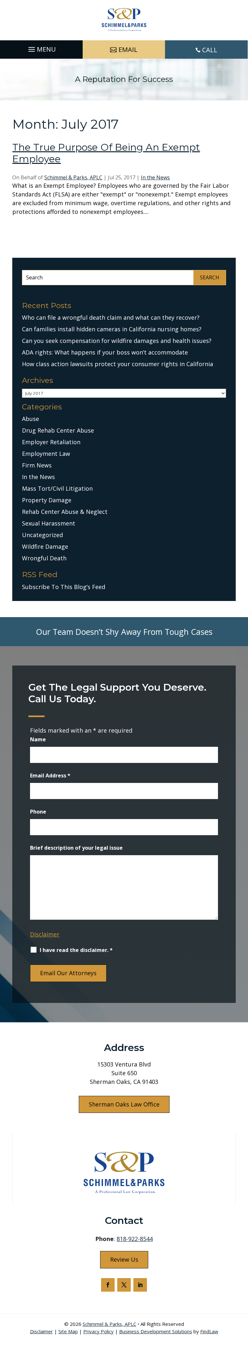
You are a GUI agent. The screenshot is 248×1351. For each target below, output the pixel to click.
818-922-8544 (135, 1239)
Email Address (50, 775)
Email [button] (128, 49)
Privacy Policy (98, 1331)
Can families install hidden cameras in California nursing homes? (112, 329)
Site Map (68, 1331)
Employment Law (46, 453)
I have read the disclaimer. (76, 950)
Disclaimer (44, 934)
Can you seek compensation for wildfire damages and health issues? (117, 341)
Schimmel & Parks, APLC (73, 177)
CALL (209, 49)
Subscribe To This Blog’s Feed (63, 587)
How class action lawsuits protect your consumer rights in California (117, 364)
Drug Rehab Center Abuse (58, 430)
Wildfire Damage (45, 546)
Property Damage (46, 500)
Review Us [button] (124, 1259)
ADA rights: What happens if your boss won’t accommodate (105, 352)
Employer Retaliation (51, 442)
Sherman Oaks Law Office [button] (124, 1104)
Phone (38, 811)
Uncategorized (42, 535)
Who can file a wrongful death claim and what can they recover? (111, 317)
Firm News (37, 465)
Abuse (30, 419)
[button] (41, 48)
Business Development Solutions (155, 1331)
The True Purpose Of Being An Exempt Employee (106, 153)
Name (38, 739)
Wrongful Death (44, 558)
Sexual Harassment (48, 523)
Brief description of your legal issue (76, 847)
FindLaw (209, 1331)
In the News (155, 177)
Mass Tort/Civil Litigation (57, 488)
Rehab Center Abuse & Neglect (65, 511)
